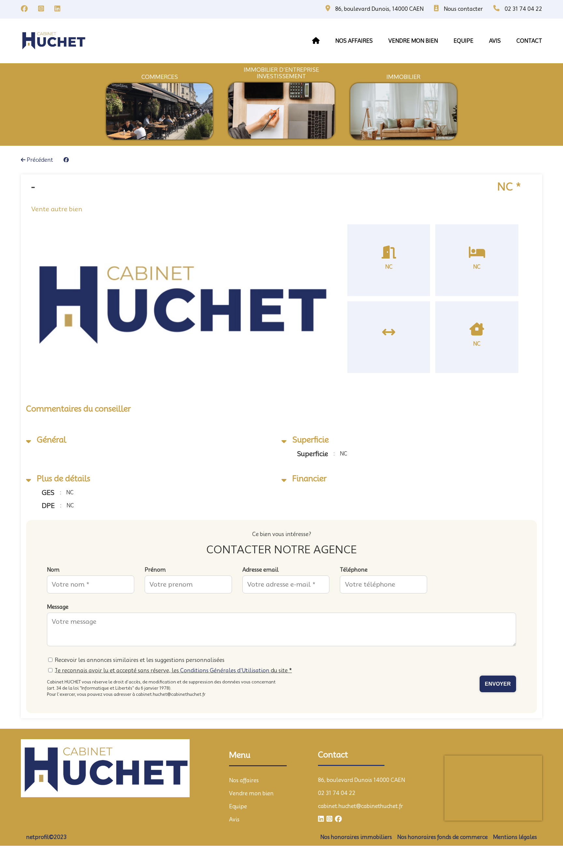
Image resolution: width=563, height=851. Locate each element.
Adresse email (260, 570)
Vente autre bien (56, 209)
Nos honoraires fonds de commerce (442, 837)
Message (57, 607)
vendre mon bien (413, 41)
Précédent (39, 160)
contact (529, 41)
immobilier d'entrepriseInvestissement (281, 73)
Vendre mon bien (251, 793)
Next (340, 309)
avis (495, 41)
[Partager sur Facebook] (66, 160)
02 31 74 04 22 (336, 793)
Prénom (155, 570)
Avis (234, 819)
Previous (22, 309)
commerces (159, 77)
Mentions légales (515, 837)
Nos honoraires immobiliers (356, 837)
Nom (53, 570)
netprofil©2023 (46, 837)
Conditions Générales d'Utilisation (224, 670)
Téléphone (354, 570)
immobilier (403, 77)
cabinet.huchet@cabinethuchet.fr (360, 806)
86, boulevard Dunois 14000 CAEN (361, 780)
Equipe (238, 806)
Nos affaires (354, 41)
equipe (463, 41)
